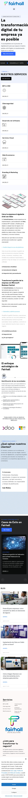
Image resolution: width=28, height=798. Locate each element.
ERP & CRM (6, 86)
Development (6, 552)
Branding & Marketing (10, 172)
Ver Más (5, 571)
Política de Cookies (15, 773)
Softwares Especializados (18, 708)
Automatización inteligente (10, 270)
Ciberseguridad (7, 103)
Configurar (14, 792)
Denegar (14, 788)
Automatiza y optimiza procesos (11, 311)
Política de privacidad (17, 795)
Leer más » (5, 616)
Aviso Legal (13, 770)
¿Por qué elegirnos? (8, 337)
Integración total (7, 334)
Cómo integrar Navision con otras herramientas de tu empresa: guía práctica (12, 676)
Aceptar (14, 784)
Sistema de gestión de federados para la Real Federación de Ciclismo (13, 556)
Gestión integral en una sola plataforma (13, 247)
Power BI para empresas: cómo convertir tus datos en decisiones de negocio (14, 611)
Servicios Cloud (8, 138)
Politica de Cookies (9, 795)
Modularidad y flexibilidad (10, 266)
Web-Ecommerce (8, 155)
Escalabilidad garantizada (9, 331)
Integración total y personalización (12, 273)
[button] (26, 759)
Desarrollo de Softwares (11, 121)
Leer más (4, 96)
